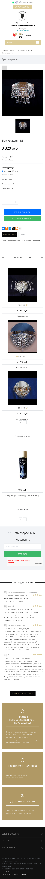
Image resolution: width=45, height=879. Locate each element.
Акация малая (22, 316)
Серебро (7, 171)
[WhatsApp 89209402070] (13, 2)
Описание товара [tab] (9, 234)
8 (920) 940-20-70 (27, 2)
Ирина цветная (22, 419)
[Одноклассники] (6, 228)
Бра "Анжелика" (22, 367)
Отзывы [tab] (23, 234)
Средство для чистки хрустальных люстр (22, 495)
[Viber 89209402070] (16, 2)
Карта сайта (6, 871)
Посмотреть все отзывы (22, 693)
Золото (17, 171)
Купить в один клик (22, 212)
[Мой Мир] (10, 228)
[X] (13, 228)
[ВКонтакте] (3, 228)
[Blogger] (16, 228)
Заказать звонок (22, 7)
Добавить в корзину (23, 219)
